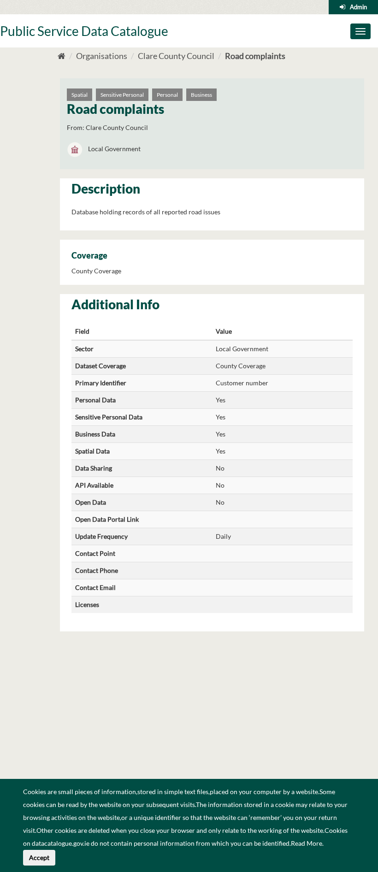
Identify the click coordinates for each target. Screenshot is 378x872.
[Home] (61, 56)
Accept (39, 857)
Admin (358, 7)
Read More (306, 843)
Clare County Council (176, 56)
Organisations (101, 56)
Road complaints (255, 56)
